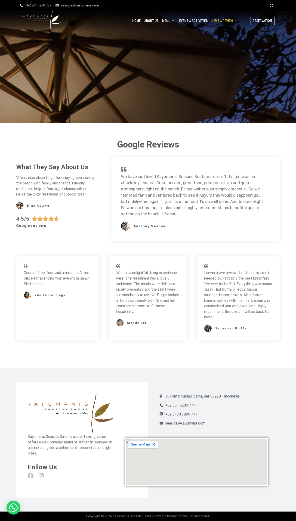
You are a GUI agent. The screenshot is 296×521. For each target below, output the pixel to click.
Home (136, 21)
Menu (166, 21)
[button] (13, 508)
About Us (151, 21)
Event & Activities (193, 21)
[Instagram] (271, 5)
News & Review (222, 21)
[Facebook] (262, 5)
